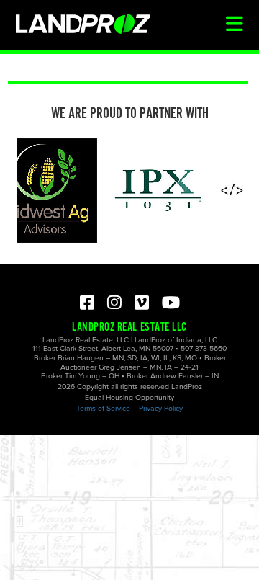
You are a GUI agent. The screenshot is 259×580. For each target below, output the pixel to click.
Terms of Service (103, 408)
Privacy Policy (161, 408)
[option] (157, 191)
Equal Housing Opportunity (129, 397)
